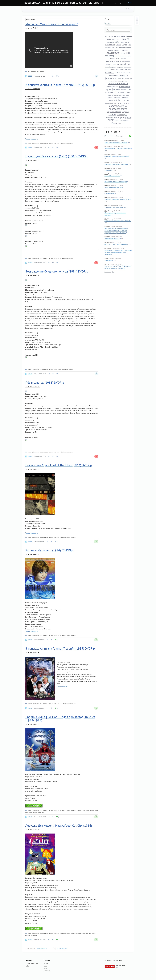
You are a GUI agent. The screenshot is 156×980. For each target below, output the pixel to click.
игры (123, 53)
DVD (62, 143)
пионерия (120, 69)
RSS (113, 272)
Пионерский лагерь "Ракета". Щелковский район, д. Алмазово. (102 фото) (117, 267)
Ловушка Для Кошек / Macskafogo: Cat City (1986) (58, 825)
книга (117, 56)
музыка (123, 58)
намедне (109, 64)
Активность (47, 971)
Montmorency (108, 146)
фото (122, 117)
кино (128, 52)
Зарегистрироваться (120, 3)
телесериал (109, 117)
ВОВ (117, 41)
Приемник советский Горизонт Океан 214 (117, 221)
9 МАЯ (107, 36)
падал (30, 812)
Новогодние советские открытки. (115, 207)
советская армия (118, 78)
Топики (46, 963)
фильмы (42, 143)
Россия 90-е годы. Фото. (112, 176)
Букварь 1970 (108, 260)
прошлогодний (37, 812)
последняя (63, 948)
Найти (130, 9)
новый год (125, 63)
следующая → (42, 948)
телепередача (122, 114)
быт (112, 36)
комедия (128, 56)
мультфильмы (68, 143)
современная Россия (114, 112)
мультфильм (112, 61)
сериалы (78, 810)
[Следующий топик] (137, 22)
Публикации (119, 136)
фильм (116, 117)
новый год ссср (110, 67)
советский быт (114, 100)
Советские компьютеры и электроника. (117, 156)
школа (117, 120)
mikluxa (106, 154)
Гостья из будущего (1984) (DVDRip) (49, 550)
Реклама (127, 69)
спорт (83, 810)
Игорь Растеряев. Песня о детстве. (115, 143)
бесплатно (36, 143)
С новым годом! (109, 193)
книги (122, 56)
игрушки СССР (113, 52)
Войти (130, 3)
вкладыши (110, 42)
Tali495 (30, 76)
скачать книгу (120, 72)
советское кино (118, 106)
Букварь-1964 (108, 170)
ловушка (88, 933)
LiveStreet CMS (117, 960)
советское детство (122, 102)
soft (65, 537)
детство (115, 47)
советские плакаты (114, 95)
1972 (119, 123)
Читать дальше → (31, 139)
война (122, 42)
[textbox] (118, 30)
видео (125, 39)
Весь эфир (107, 272)
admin (106, 174)
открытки (127, 67)
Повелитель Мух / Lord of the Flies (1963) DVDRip (58, 465)
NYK (105, 211)
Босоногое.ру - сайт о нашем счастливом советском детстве (61, 2)
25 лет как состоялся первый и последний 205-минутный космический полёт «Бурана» (118, 252)
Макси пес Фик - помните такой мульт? (51, 24)
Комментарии (109, 136)
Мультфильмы (125, 61)
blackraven (107, 140)
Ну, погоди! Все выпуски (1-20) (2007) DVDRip (56, 156)
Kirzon (106, 242)
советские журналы (120, 81)
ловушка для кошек (31, 935)
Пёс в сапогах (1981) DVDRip (44, 382)
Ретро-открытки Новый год (113, 187)
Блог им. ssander (32, 88)
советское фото (118, 108)
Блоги (45, 966)
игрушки (124, 49)
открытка (120, 67)
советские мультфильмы (118, 88)
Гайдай (124, 45)
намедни (116, 64)
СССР (112, 114)
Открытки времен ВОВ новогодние (115, 182)
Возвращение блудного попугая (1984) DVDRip (56, 271)
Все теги (107, 23)
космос (112, 58)
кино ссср (109, 55)
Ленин (118, 58)
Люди (45, 968)
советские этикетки (121, 97)
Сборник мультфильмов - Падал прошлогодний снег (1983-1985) (60, 718)
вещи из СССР (117, 39)
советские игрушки (118, 83)
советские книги (112, 86)
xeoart (123, 965)
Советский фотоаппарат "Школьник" (116, 164)
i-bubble (106, 168)
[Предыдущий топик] (137, 18)
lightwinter (107, 180)
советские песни (123, 91)
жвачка (116, 50)
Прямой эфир (112, 131)
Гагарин (118, 45)
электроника (124, 120)
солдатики (125, 112)
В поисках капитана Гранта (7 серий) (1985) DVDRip (60, 85)
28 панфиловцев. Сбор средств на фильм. (118, 148)
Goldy (106, 258)
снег (43, 812)
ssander (30, 147)
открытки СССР (110, 69)
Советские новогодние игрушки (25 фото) (117, 199)
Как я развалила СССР (111, 238)
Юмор (114, 122)
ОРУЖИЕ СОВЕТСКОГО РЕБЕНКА (115, 244)
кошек (93, 933)
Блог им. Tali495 (32, 28)
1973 (123, 123)
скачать (109, 72)
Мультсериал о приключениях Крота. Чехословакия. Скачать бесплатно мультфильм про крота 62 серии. (116, 231)
